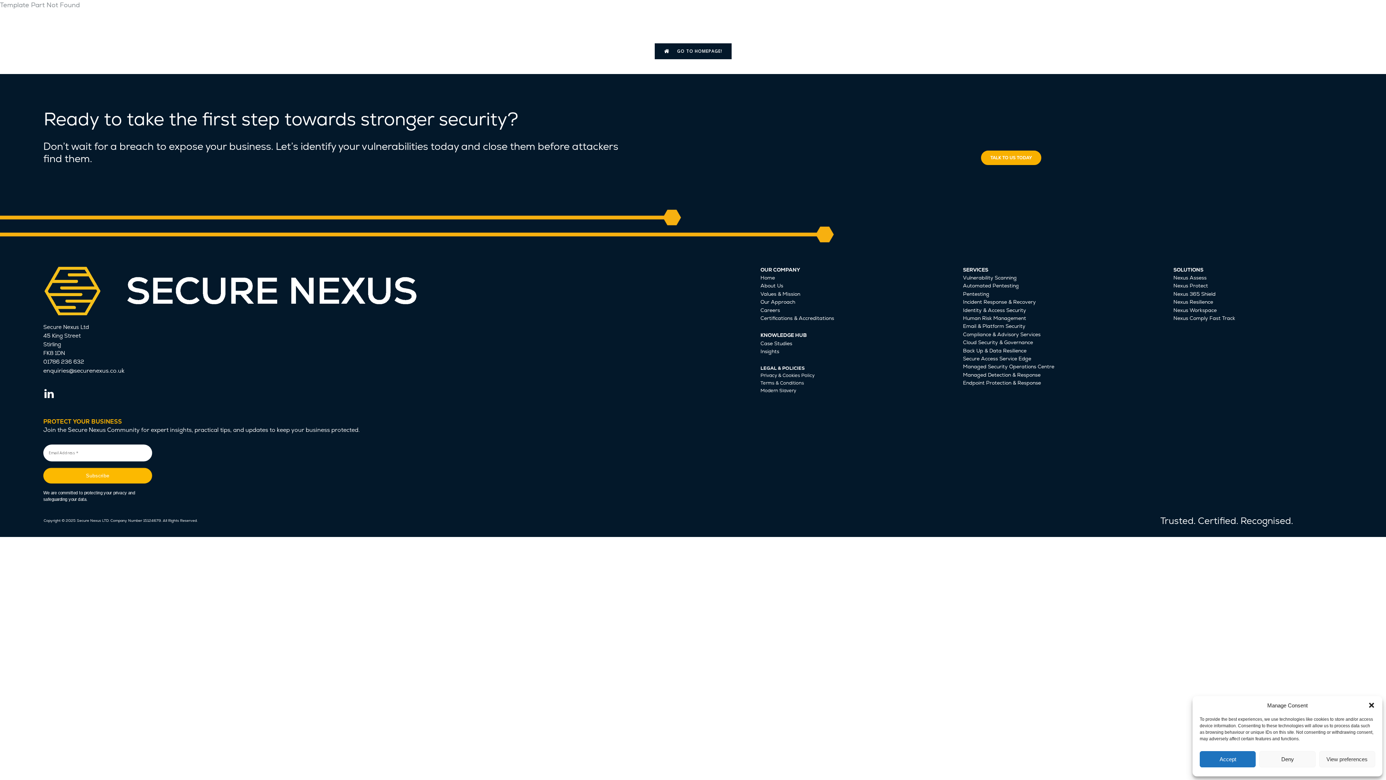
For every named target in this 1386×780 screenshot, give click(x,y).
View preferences (1347, 759)
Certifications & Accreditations (797, 318)
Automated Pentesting (991, 285)
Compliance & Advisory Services (1002, 334)
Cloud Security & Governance (998, 342)
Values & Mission (780, 294)
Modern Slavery (778, 390)
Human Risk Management (994, 318)
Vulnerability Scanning (990, 277)
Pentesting (976, 294)
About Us (771, 285)
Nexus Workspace (1195, 310)
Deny (1287, 759)
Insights (769, 351)
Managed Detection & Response (1002, 375)
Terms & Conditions (782, 383)
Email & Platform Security (994, 326)
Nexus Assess (1190, 277)
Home (767, 277)
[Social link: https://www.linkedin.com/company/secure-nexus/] (51, 394)
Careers (770, 310)
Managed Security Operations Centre (1008, 366)
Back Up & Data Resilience (995, 350)
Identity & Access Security (994, 310)
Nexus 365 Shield (1194, 294)
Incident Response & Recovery (999, 302)
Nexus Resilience (1193, 302)
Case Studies (776, 343)
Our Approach (777, 302)
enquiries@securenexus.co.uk (84, 370)
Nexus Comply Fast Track (1204, 318)
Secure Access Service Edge (997, 358)
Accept (1228, 759)
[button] (1371, 705)
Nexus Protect (1190, 285)
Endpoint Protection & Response (1002, 383)
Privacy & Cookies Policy (787, 375)
